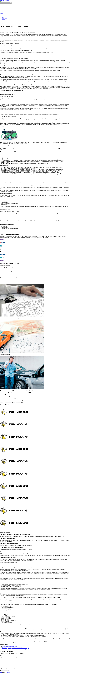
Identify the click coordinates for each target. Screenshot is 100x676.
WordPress (8, 672)
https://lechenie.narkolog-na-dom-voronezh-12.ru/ (50, 674)
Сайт (1, 659)
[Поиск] (11, 3)
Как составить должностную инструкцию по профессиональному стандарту (15, 648)
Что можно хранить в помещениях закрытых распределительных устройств (15, 649)
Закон (3, 4)
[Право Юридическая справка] (1, 1)
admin (5, 28)
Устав (3, 8)
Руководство (4, 10)
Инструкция (4, 5)
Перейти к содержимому (4, 0)
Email (1, 657)
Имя (1, 655)
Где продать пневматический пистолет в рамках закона (12, 647)
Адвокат (3, 11)
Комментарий (3, 666)
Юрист (3, 9)
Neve (1, 672)
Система (3, 7)
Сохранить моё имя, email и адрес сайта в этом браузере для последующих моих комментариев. (18, 668)
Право (3, 6)
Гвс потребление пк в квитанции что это (9, 646)
